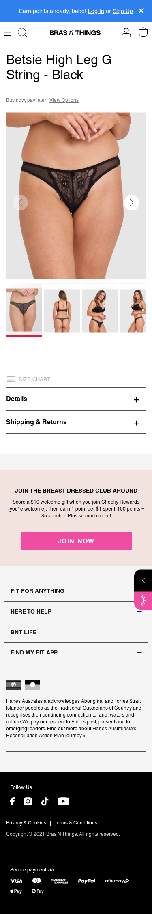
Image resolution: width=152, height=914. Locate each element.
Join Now (76, 541)
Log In (96, 11)
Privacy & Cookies (26, 823)
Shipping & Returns (36, 422)
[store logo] (75, 32)
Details (16, 399)
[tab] (76, 398)
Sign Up (123, 11)
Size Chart (34, 379)
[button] (132, 202)
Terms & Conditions (75, 823)
